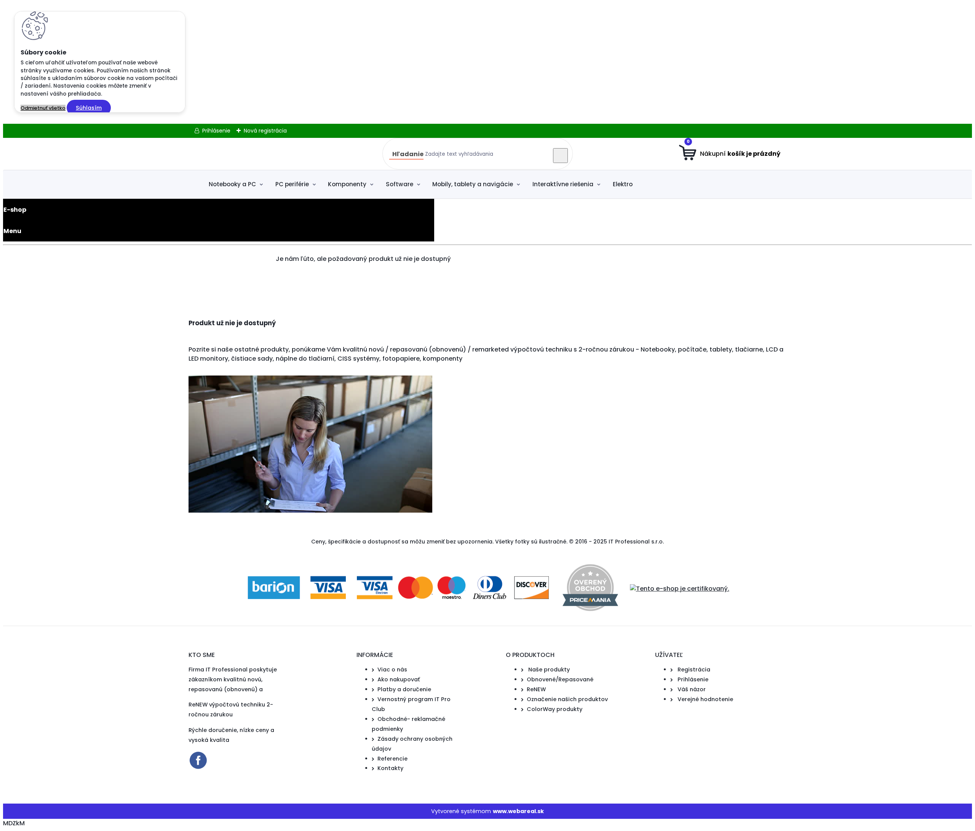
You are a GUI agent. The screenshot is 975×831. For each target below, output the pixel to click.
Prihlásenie (216, 130)
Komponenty (347, 184)
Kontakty (390, 768)
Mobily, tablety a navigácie (472, 184)
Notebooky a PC (232, 184)
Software (399, 184)
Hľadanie (408, 154)
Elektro (623, 184)
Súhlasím (89, 108)
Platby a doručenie (404, 689)
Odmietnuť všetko (43, 108)
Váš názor (692, 689)
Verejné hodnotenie (705, 699)
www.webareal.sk (518, 811)
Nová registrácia (265, 130)
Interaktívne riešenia (562, 184)
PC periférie (292, 184)
